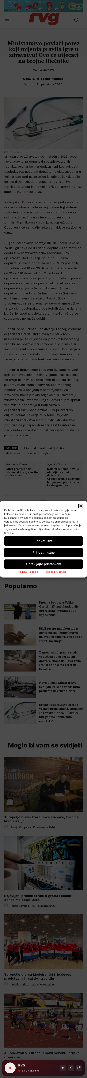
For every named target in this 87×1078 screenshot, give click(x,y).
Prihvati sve (43, 541)
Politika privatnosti (56, 571)
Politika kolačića (28, 571)
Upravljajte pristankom (43, 564)
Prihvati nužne (44, 552)
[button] (81, 506)
